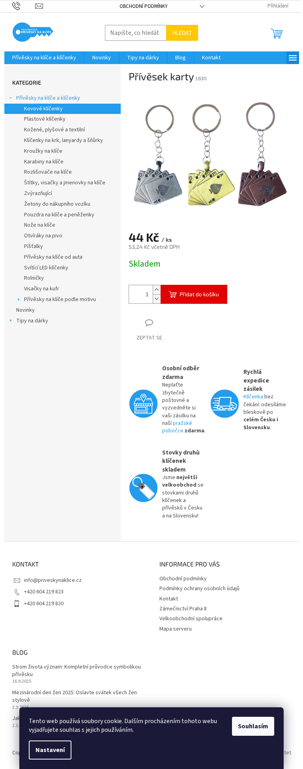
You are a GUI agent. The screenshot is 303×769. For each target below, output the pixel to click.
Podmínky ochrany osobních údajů (199, 589)
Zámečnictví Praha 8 (183, 609)
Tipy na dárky (32, 321)
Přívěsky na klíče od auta (53, 257)
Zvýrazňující (38, 193)
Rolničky (34, 278)
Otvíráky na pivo (43, 236)
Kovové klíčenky (43, 109)
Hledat (182, 32)
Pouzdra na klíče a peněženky (59, 215)
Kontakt (168, 599)
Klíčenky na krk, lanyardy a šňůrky (63, 140)
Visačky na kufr (41, 289)
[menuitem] (44, 57)
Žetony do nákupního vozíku (57, 204)
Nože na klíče (39, 225)
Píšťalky (33, 246)
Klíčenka (253, 397)
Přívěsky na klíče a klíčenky (48, 98)
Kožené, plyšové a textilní (54, 130)
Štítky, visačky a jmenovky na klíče (64, 183)
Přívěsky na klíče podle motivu (60, 299)
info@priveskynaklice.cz (53, 580)
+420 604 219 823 (44, 592)
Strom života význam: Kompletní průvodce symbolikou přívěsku (76, 670)
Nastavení (50, 750)
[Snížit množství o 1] (157, 298)
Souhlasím (253, 726)
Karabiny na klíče (44, 162)
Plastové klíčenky (44, 119)
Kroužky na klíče (43, 151)
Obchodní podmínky (144, 6)
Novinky (25, 310)
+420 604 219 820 (44, 604)
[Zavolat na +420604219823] (24, 5)
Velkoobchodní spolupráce (191, 619)
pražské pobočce (177, 427)
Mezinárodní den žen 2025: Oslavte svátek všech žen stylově (74, 696)
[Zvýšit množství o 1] (157, 289)
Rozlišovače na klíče (48, 172)
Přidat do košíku (199, 294)
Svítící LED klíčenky (46, 268)
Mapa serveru (175, 629)
